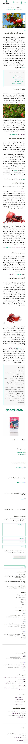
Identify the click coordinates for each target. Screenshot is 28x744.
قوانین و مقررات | (22, 740)
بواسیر (15, 170)
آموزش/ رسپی (22, 595)
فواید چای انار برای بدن (17, 83)
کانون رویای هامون (18, 737)
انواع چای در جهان (13, 134)
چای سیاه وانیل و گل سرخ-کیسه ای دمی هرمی (12, 624)
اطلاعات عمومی (21, 597)
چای (18, 9)
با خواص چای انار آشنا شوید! (15, 33)
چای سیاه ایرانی (17, 274)
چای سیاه (22, 179)
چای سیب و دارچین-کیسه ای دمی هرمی (12, 634)
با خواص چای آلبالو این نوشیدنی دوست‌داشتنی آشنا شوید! (15, 493)
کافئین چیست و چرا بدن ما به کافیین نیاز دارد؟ (15, 509)
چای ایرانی (8, 247)
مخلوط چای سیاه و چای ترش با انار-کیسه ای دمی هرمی (14, 424)
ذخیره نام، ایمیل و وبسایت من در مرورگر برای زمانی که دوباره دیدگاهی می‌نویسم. (14, 551)
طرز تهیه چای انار (19, 79)
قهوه (24, 604)
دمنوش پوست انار (18, 81)
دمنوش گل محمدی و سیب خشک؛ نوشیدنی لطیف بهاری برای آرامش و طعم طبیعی (15, 587)
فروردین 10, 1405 (21, 574)
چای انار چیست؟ (19, 76)
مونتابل (23, 67)
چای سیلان (19, 348)
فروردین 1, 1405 (22, 579)
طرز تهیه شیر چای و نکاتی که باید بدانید (16, 478)
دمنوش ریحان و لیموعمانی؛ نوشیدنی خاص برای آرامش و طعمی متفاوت (15, 576)
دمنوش (23, 602)
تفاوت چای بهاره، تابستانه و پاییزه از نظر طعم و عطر (15, 582)
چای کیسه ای (14, 422)
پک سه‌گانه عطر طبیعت (15, 615)
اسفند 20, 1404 (22, 585)
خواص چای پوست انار (18, 77)
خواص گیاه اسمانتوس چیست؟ (18, 463)
